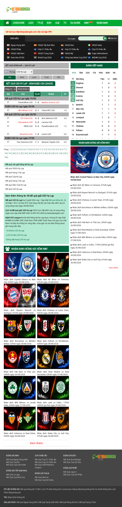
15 (56, 149)
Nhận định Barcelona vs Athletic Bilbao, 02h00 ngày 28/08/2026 (20, 341)
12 (44, 149)
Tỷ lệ (46, 77)
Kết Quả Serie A (41, 477)
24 (29, 153)
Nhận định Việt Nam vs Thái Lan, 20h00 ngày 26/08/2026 (20, 372)
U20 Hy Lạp (30, 65)
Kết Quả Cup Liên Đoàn (16, 465)
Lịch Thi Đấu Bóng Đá (51, 489)
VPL (58, 77)
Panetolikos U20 (25, 102)
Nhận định (102, 23)
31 (57, 153)
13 (48, 149)
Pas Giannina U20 (25, 142)
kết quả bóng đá (56, 200)
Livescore (18, 23)
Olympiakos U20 (25, 122)
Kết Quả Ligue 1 (70, 472)
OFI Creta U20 (26, 118)
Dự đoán (75, 23)
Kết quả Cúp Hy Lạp (13, 177)
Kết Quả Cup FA (12, 462)
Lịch (31, 23)
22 (21, 153)
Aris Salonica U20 (49, 118)
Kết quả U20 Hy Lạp (13, 189)
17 (64, 149)
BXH (22, 77)
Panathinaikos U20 (50, 126)
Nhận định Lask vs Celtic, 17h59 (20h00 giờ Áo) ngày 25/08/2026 (53, 403)
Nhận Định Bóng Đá (16, 497)
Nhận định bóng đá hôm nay (94, 143)
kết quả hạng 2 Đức (87, 502)
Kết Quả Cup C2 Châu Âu (45, 462)
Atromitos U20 (26, 134)
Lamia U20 (46, 134)
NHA (74, 73)
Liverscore (66, 489)
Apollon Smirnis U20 (50, 102)
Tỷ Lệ (40, 23)
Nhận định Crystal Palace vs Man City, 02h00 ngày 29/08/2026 (20, 279)
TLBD (38, 489)
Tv (65, 23)
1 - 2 (37, 102)
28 (45, 153)
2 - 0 (37, 122)
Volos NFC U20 (48, 110)
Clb (57, 23)
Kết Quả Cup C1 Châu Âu (45, 459)
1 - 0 (37, 134)
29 (49, 153)
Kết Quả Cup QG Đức (72, 462)
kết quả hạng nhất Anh (49, 502)
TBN (81, 73)
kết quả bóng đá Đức (69, 502)
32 (61, 153)
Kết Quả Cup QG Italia (44, 480)
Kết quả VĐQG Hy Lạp (14, 168)
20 (14, 153)
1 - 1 (37, 142)
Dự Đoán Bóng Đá (103, 489)
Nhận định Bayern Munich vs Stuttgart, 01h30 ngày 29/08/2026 (20, 310)
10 (36, 149)
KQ (10, 77)
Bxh (49, 23)
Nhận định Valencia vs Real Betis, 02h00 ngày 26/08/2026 (20, 433)
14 (52, 149)
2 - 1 (37, 110)
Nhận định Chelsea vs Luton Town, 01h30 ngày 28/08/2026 (53, 310)
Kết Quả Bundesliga (72, 459)
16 (60, 149)
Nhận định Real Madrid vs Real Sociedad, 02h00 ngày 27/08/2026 (53, 372)
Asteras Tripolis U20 (50, 142)
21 (18, 153)
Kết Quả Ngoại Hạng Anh (17, 459)
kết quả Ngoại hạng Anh (27, 502)
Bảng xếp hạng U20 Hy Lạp (17, 239)
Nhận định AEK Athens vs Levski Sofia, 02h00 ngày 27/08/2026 (20, 403)
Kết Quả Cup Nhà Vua (15, 477)
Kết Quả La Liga (13, 475)
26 (37, 153)
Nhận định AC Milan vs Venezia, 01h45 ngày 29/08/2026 (53, 279)
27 (41, 153)
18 (6, 153)
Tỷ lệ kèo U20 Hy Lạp (15, 231)
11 (40, 149)
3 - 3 (37, 126)
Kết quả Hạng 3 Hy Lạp (15, 181)
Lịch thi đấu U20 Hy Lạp (16, 235)
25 (33, 153)
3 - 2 (37, 118)
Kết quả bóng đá (13, 65)
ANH (86, 23)
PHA (101, 73)
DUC (88, 73)
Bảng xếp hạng (94, 65)
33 (65, 153)
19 (10, 153)
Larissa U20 (47, 122)
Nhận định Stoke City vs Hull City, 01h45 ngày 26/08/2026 (53, 433)
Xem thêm (36, 443)
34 (6, 157)
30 (53, 153)
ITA (94, 73)
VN (114, 73)
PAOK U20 (28, 126)
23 (25, 153)
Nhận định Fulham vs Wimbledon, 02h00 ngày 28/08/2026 (53, 341)
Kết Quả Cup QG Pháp (72, 475)
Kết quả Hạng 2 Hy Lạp (15, 172)
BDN (108, 73)
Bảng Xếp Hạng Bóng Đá (83, 489)
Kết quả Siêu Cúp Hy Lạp (15, 185)
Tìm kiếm (71, 39)
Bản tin (113, 38)
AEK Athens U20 (25, 110)
